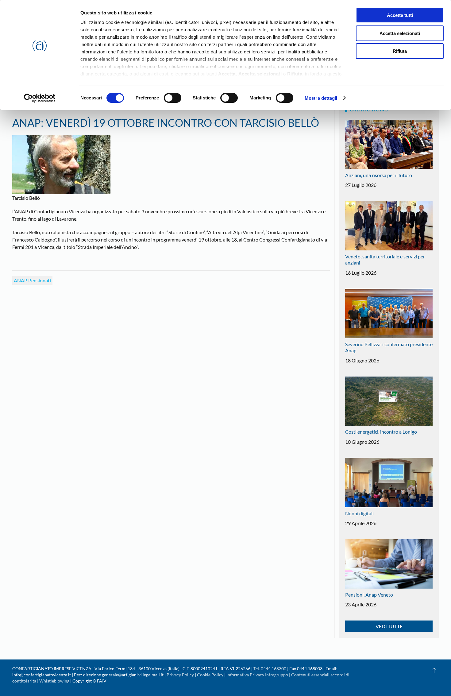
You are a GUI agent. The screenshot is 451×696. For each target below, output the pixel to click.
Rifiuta (400, 51)
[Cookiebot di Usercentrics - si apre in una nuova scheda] (40, 98)
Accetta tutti (400, 15)
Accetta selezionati (400, 33)
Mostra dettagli (321, 98)
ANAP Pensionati (32, 280)
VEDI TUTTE (389, 626)
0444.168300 (273, 668)
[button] (434, 670)
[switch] (172, 98)
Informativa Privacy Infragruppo (257, 674)
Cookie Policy (210, 674)
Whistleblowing (54, 680)
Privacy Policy (180, 674)
